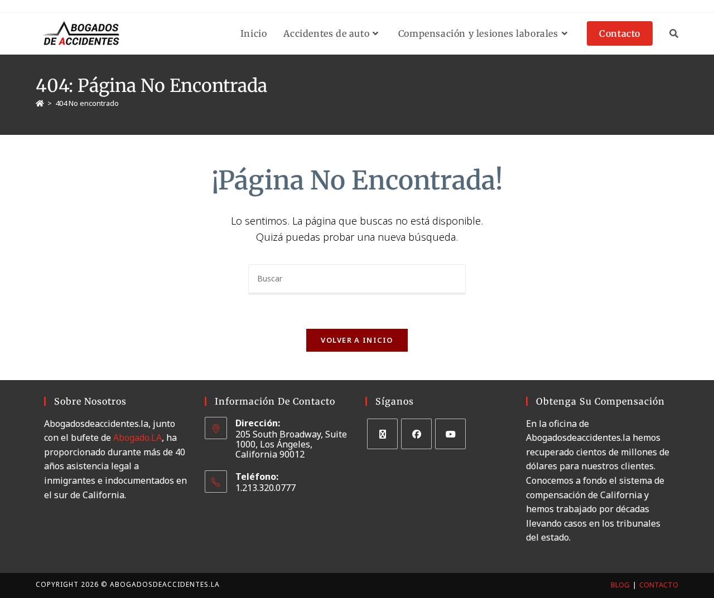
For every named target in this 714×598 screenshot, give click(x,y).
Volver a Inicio (357, 340)
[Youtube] (450, 434)
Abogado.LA (137, 437)
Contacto (658, 585)
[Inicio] (40, 103)
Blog (620, 585)
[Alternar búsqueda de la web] (674, 33)
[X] (382, 434)
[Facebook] (416, 434)
